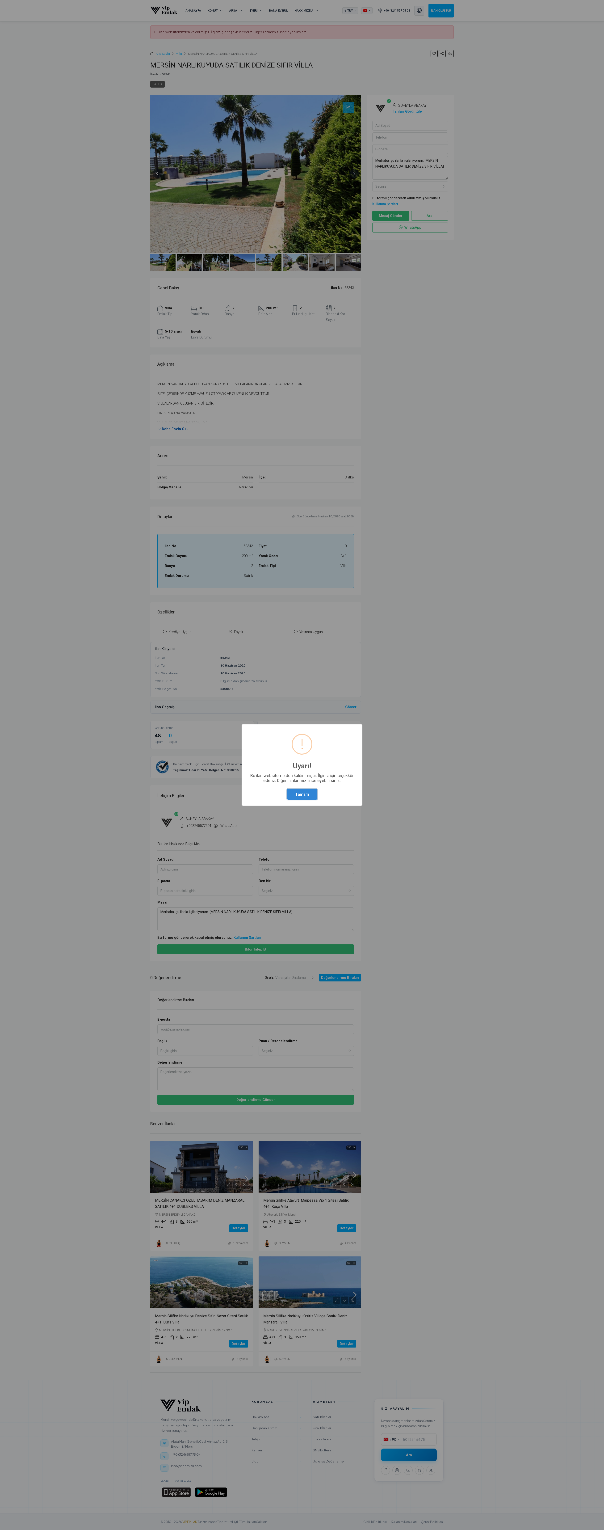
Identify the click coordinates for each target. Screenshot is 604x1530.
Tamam (302, 794)
